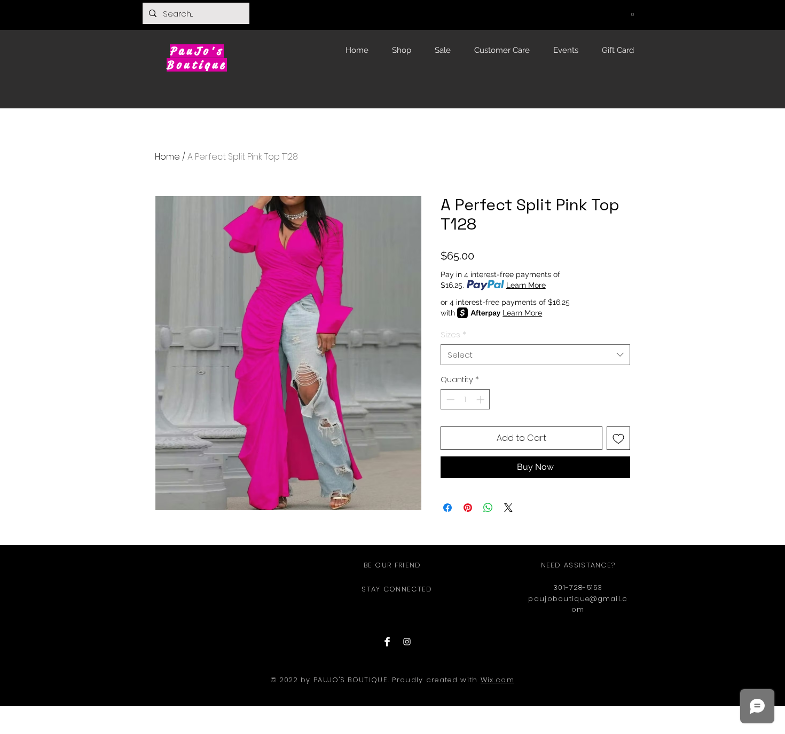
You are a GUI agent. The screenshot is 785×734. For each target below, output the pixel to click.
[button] (632, 12)
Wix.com (497, 680)
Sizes (453, 334)
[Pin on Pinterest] (467, 507)
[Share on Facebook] (447, 507)
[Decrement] (449, 399)
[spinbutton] (465, 399)
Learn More (526, 285)
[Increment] (481, 399)
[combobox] (535, 354)
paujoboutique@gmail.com (577, 604)
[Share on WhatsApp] (488, 507)
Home (167, 157)
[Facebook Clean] (387, 641)
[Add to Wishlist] (618, 438)
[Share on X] (508, 507)
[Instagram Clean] (407, 641)
